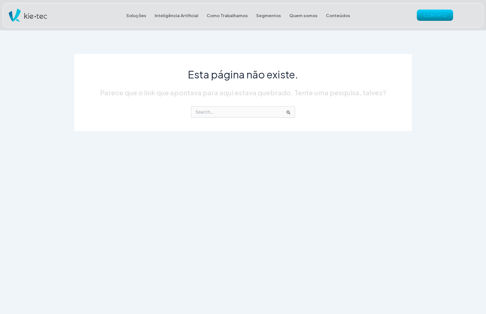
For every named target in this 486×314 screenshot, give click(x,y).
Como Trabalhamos (227, 15)
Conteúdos (338, 15)
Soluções (136, 15)
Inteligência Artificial (176, 15)
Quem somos (303, 15)
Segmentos (268, 15)
